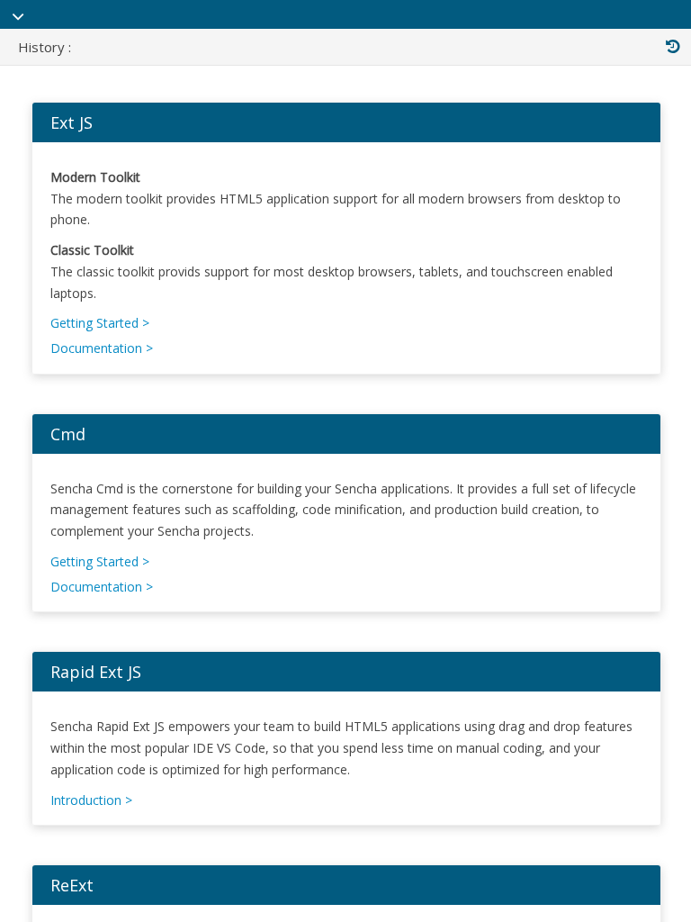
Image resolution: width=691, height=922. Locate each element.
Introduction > (91, 800)
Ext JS (71, 122)
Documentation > (101, 348)
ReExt (72, 885)
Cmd (67, 434)
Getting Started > (99, 322)
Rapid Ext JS (95, 671)
